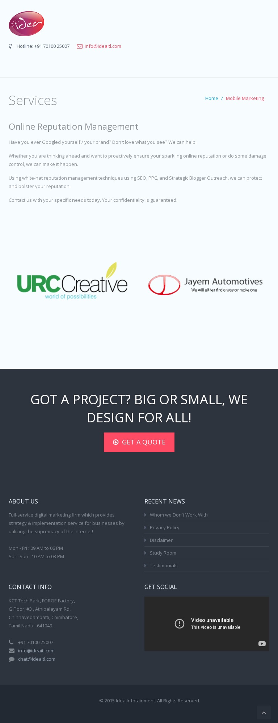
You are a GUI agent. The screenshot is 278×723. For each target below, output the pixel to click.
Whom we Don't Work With (179, 514)
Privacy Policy (165, 527)
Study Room (163, 552)
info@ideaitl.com (103, 46)
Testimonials (164, 565)
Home (211, 98)
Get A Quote (143, 442)
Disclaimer (161, 540)
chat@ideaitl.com (36, 659)
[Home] (26, 23)
